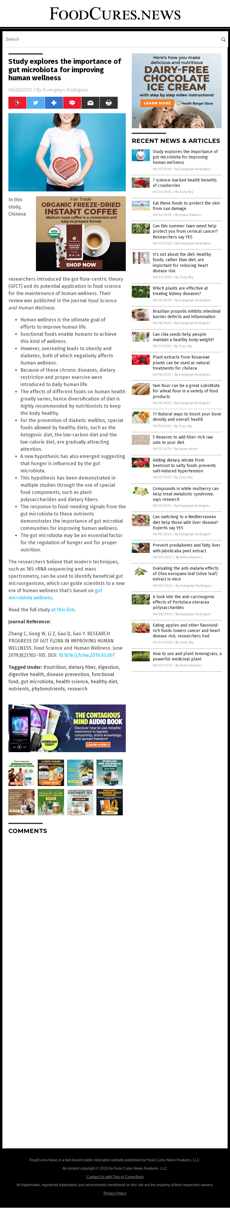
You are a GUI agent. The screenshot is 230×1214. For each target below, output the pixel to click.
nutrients (18, 689)
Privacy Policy (115, 1193)
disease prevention (67, 674)
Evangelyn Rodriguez (65, 90)
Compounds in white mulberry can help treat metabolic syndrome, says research (186, 494)
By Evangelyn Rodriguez (193, 169)
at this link (63, 610)
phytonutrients (48, 689)
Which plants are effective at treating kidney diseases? (180, 291)
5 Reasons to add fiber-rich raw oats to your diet (183, 440)
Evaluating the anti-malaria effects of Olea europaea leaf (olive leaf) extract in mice (186, 574)
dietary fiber (82, 667)
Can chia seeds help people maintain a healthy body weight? (183, 337)
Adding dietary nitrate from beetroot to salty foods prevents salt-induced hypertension (184, 466)
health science (72, 681)
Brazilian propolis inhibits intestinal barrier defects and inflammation (187, 314)
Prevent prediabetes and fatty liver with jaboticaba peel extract (186, 548)
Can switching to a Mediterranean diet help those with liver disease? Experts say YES (185, 522)
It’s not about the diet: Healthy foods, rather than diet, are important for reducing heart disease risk (182, 262)
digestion (108, 667)
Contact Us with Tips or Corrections (115, 1177)
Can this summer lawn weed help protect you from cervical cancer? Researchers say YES (185, 231)
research (77, 689)
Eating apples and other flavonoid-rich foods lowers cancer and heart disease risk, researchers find (186, 631)
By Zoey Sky (184, 192)
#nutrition (54, 667)
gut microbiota (37, 681)
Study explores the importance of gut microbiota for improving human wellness (185, 157)
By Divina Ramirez (188, 215)
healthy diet (103, 681)
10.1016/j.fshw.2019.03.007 (86, 655)
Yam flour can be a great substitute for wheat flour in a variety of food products (186, 391)
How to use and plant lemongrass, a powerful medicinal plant (187, 656)
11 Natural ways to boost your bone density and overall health (187, 417)
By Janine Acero (186, 449)
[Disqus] (67, 914)
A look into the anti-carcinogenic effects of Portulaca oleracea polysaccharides (184, 602)
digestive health (26, 674)
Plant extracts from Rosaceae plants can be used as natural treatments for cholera (181, 363)
